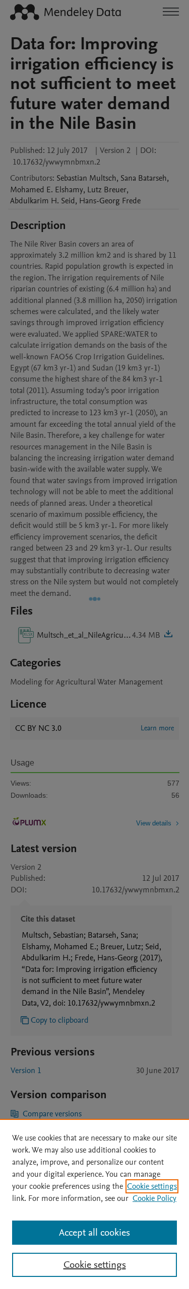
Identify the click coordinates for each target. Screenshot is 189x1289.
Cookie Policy (154, 1198)
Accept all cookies (94, 1232)
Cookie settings (152, 1186)
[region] (94, 1204)
